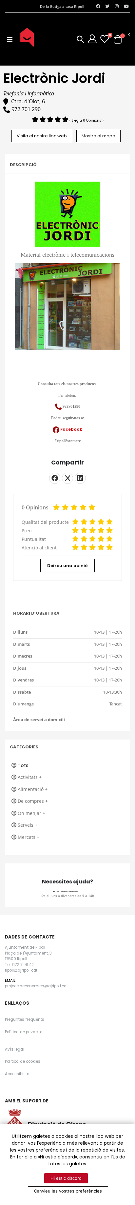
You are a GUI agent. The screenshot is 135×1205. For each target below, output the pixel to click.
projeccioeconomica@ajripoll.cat (66, 891)
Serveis (27, 825)
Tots (23, 765)
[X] (67, 478)
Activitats (30, 777)
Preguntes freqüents (24, 1019)
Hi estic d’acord (66, 1178)
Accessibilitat (18, 1074)
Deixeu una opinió (67, 566)
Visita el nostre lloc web (42, 136)
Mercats (28, 837)
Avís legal (14, 1049)
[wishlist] (104, 38)
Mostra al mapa (98, 136)
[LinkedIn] (80, 478)
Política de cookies (22, 1061)
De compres (33, 801)
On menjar (31, 813)
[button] (80, 40)
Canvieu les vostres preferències (68, 1191)
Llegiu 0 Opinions (87, 120)
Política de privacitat (24, 1032)
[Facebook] (54, 478)
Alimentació (33, 789)
